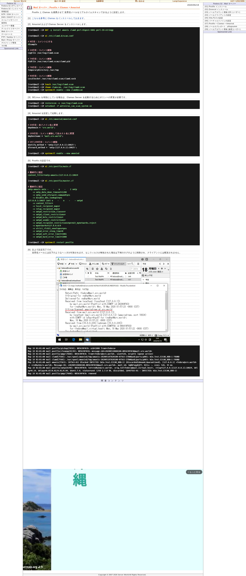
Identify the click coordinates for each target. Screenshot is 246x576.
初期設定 (5, 11)
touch (48, 84)
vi (46, 36)
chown (48, 87)
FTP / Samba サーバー (11, 37)
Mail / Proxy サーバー (10, 40)
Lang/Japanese (180, 1)
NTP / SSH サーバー (10, 14)
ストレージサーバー (9, 20)
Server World (20, 1)
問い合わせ (139, 1)
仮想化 (4, 23)
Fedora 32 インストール (11, 9)
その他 (4, 46)
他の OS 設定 (60, 1)
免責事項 (100, 1)
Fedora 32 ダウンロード (11, 6)
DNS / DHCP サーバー (11, 17)
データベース (7, 34)
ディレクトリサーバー (10, 28)
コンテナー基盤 (7, 26)
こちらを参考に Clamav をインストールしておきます (58, 18)
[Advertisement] (113, 426)
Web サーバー (7, 31)
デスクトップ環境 (8, 43)
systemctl (50, 90)
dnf (46, 30)
